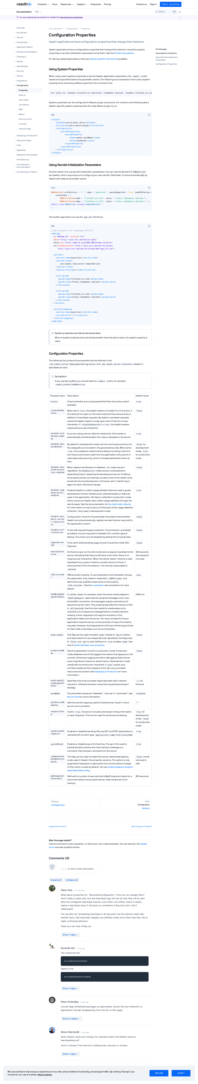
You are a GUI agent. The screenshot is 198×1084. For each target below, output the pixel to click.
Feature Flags (25, 129)
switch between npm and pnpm (89, 645)
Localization (98, 585)
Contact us (141, 4)
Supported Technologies (27, 155)
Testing (20, 76)
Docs (54, 4)
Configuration (22, 85)
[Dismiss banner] (180, 17)
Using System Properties (166, 53)
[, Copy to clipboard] (149, 114)
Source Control (25, 119)
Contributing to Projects (27, 172)
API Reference (23, 160)
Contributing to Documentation (23, 165)
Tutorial (20, 37)
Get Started (22, 33)
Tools (19, 145)
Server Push (73, 697)
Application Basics (25, 47)
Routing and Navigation (27, 52)
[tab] (53, 115)
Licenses (23, 124)
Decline (159, 1073)
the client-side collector (119, 504)
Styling (19, 61)
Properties (23, 90)
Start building (170, 4)
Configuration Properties (166, 64)
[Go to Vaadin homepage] (24, 4)
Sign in (153, 4)
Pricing (107, 4)
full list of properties (124, 53)
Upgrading (21, 150)
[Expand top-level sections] (39, 25)
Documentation (24, 12)
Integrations (22, 81)
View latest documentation (71, 17)
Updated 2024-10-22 (56, 826)
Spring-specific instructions (104, 59)
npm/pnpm (24, 100)
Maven (22, 114)
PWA (21, 109)
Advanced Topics (24, 140)
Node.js (22, 95)
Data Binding (22, 66)
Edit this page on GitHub (140, 826)
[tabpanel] (100, 94)
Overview (21, 28)
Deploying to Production (27, 136)
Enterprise (96, 4)
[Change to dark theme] (179, 11)
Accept (181, 1073)
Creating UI (21, 57)
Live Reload (24, 105)
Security (20, 71)
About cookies (45, 1075)
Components (22, 42)
